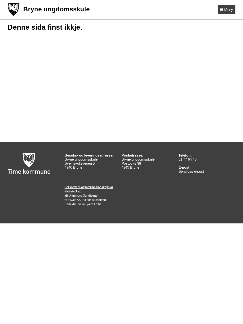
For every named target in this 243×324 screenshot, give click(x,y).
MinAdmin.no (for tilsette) (81, 195)
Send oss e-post (191, 171)
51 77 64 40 (187, 159)
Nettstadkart (73, 191)
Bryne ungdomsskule (56, 9)
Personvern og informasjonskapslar (89, 187)
